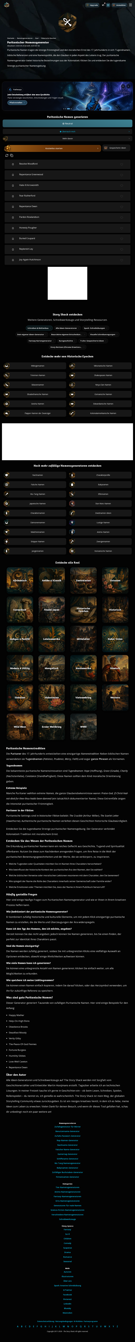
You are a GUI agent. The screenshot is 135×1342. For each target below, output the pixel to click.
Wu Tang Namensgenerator (67, 1163)
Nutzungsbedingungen (64, 1321)
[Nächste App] (128, 86)
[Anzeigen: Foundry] (71, 108)
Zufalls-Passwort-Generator (68, 1136)
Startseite (10, 38)
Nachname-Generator (67, 1145)
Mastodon (67, 1313)
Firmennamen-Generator (67, 1177)
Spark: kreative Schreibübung (67, 1285)
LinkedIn (67, 1303)
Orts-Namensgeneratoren (68, 1201)
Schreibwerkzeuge (67, 1219)
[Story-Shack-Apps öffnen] (108, 5)
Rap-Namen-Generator (67, 1140)
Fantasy (67, 1229)
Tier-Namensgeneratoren (67, 1187)
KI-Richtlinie (78, 1321)
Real (36, 38)
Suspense (67, 1248)
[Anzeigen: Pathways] (68, 108)
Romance (67, 1257)
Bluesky (67, 1308)
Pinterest (67, 1299)
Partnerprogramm (91, 1321)
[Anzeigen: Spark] (65, 108)
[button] (130, 5)
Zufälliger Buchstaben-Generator (67, 1172)
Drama (67, 1252)
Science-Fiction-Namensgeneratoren (67, 1210)
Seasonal (67, 1261)
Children (67, 1238)
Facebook (67, 1294)
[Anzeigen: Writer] (63, 108)
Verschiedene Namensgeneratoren (67, 1214)
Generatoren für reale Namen (67, 1205)
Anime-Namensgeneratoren (67, 1192)
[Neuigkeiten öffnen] (103, 5)
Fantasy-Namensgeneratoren (67, 1196)
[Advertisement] (67, 283)
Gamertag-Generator (67, 1154)
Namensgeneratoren (25, 38)
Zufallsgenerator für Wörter (67, 1126)
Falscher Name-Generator (67, 1149)
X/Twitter (67, 1290)
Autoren (67, 1272)
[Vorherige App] (123, 86)
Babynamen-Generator (67, 1168)
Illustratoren (67, 1276)
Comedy (67, 1243)
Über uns (67, 1281)
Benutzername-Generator (67, 1131)
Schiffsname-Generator (67, 1158)
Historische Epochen (48, 38)
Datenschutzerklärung (45, 1321)
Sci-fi (67, 1234)
